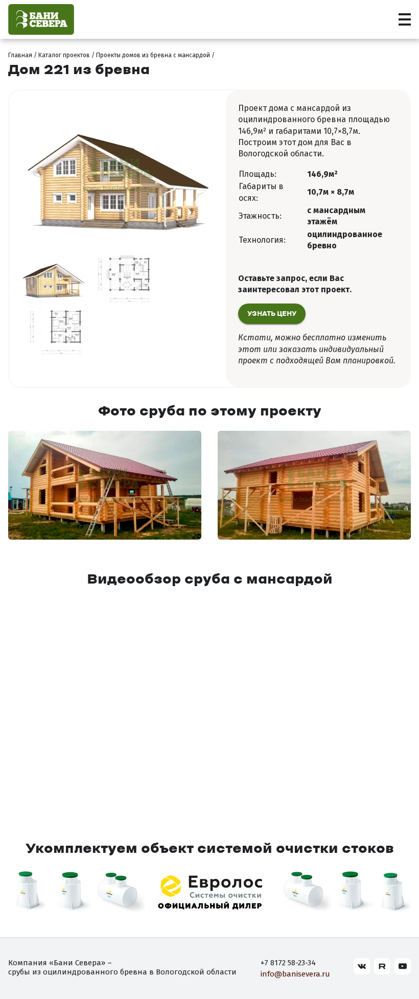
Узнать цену (271, 314)
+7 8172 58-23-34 (288, 962)
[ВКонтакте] (362, 966)
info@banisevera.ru (295, 974)
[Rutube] (382, 966)
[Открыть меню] (405, 19)
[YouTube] (402, 966)
